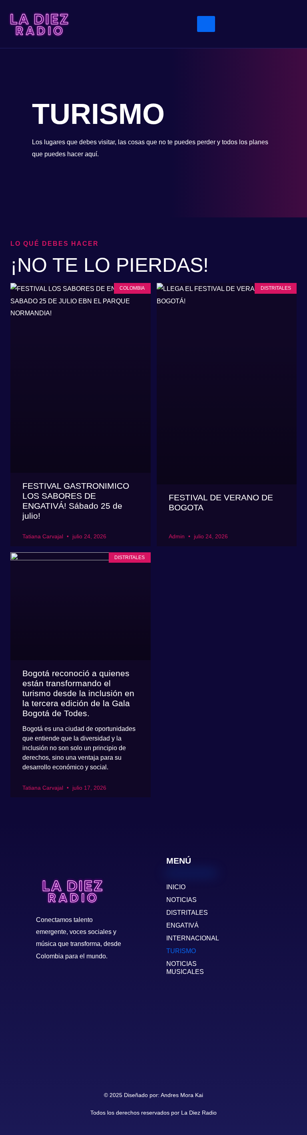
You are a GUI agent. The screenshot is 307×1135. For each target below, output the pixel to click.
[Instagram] (261, 14)
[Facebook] (285, 14)
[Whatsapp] (285, 34)
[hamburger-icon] (206, 24)
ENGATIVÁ (182, 925)
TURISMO (181, 951)
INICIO (175, 887)
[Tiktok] (261, 34)
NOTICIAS (181, 899)
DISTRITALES (187, 912)
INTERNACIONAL (190, 938)
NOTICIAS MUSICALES (185, 967)
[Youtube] (237, 14)
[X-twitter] (237, 34)
